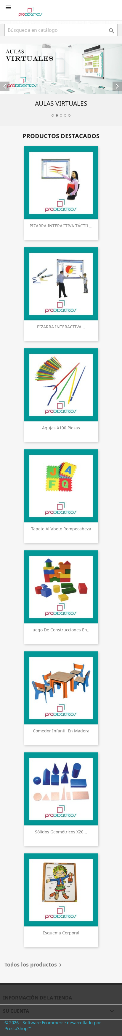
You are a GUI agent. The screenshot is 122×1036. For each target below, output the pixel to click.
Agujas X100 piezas (61, 428)
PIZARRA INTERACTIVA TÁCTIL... (61, 226)
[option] (61, 81)
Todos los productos (34, 965)
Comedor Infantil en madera (61, 731)
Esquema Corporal (61, 933)
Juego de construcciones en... (61, 630)
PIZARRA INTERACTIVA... (61, 327)
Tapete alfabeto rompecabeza (61, 529)
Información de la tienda (37, 997)
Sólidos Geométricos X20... (61, 832)
